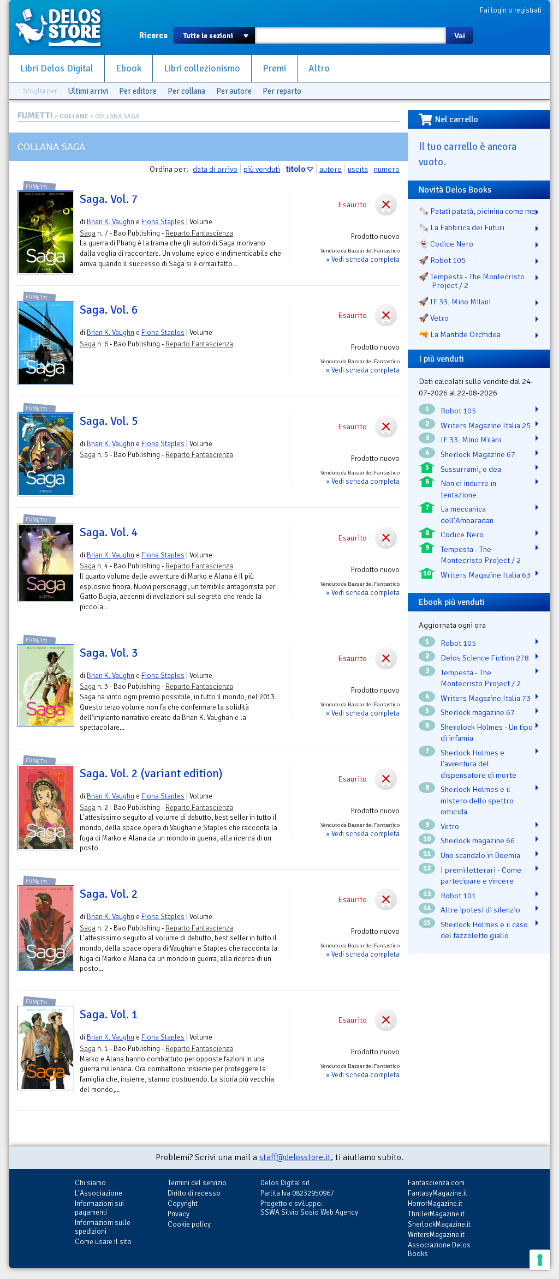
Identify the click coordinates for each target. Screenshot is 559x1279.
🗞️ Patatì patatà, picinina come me (477, 211)
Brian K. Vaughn (110, 221)
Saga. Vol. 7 (109, 199)
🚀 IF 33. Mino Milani (455, 301)
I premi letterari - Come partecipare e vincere (481, 875)
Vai (459, 35)
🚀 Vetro (434, 318)
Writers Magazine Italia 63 (486, 575)
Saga (88, 233)
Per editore (138, 91)
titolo (295, 169)
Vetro (450, 826)
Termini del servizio (197, 1182)
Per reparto (282, 91)
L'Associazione (98, 1193)
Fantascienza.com (436, 1182)
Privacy (178, 1213)
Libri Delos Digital (56, 68)
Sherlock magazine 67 (478, 712)
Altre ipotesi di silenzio (480, 910)
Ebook (128, 68)
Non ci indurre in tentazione (468, 489)
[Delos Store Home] (63, 27)
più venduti (261, 169)
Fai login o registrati (511, 10)
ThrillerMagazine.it (436, 1213)
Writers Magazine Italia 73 (486, 698)
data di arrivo (215, 169)
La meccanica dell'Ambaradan (467, 514)
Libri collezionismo (202, 68)
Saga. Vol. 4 (109, 532)
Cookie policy (189, 1224)
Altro (319, 68)
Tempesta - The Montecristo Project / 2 (481, 555)
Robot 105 (458, 411)
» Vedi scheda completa (363, 259)
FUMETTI (35, 115)
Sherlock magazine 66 (478, 840)
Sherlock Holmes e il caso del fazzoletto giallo (484, 930)
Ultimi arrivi (88, 91)
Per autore (234, 91)
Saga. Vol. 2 (109, 894)
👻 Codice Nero (446, 243)
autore (330, 169)
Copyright (183, 1203)
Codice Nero (462, 534)
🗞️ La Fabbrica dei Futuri (461, 227)
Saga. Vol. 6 (109, 310)
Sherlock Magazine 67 (478, 454)
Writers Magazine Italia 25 (486, 425)
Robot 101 (458, 895)
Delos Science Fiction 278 (485, 658)
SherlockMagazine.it (439, 1224)
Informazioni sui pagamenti (99, 1208)
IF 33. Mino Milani (471, 440)
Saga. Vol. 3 (109, 653)
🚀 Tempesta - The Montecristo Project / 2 (472, 281)
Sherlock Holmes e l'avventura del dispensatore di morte (478, 764)
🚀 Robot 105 (442, 260)
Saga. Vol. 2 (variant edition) (151, 773)
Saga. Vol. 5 (109, 421)
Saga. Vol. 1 (109, 1014)
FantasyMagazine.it (437, 1193)
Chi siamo (90, 1182)
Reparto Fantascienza (199, 233)
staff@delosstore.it (295, 1157)
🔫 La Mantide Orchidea (460, 334)
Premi (274, 68)
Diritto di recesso (194, 1193)
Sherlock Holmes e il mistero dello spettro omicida (477, 800)
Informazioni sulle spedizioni (102, 1227)
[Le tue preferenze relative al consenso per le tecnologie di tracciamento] (540, 1260)
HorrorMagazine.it (435, 1203)
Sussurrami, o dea (471, 469)
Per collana (186, 91)
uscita (358, 169)
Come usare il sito (103, 1241)
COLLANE (74, 116)
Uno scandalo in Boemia (480, 855)
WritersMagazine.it (436, 1234)
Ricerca (153, 35)
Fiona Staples (163, 221)
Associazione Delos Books (439, 1249)
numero (387, 169)
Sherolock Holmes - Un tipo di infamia (487, 732)
